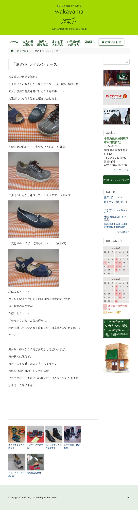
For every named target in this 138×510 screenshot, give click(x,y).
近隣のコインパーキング (116, 181)
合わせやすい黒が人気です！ (53, 446)
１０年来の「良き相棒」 (72, 446)
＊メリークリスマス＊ (35, 446)
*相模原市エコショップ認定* (116, 218)
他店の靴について (113, 197)
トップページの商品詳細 (16, 474)
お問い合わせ (112, 42)
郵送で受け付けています (116, 203)
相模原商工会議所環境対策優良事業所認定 (116, 225)
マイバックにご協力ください (116, 210)
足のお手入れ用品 (57, 43)
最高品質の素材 (34, 473)
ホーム (14, 41)
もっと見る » (121, 170)
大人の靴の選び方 (28, 43)
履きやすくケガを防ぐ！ (16, 446)
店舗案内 (89, 41)
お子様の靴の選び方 (73, 43)
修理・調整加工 (42, 43)
